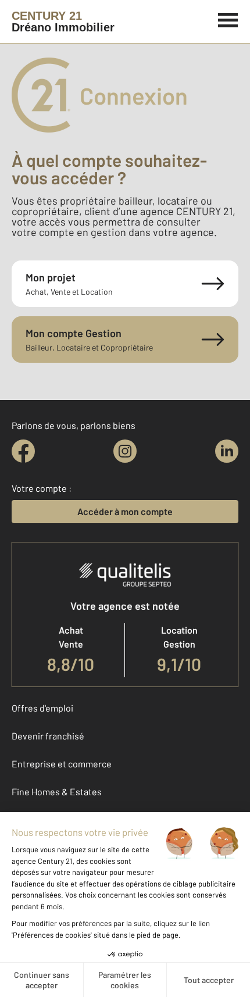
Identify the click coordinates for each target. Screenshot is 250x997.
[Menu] (228, 18)
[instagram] (125, 451)
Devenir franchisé (48, 735)
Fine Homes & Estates (57, 791)
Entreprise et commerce (62, 763)
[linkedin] (226, 451)
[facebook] (23, 451)
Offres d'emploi (42, 707)
